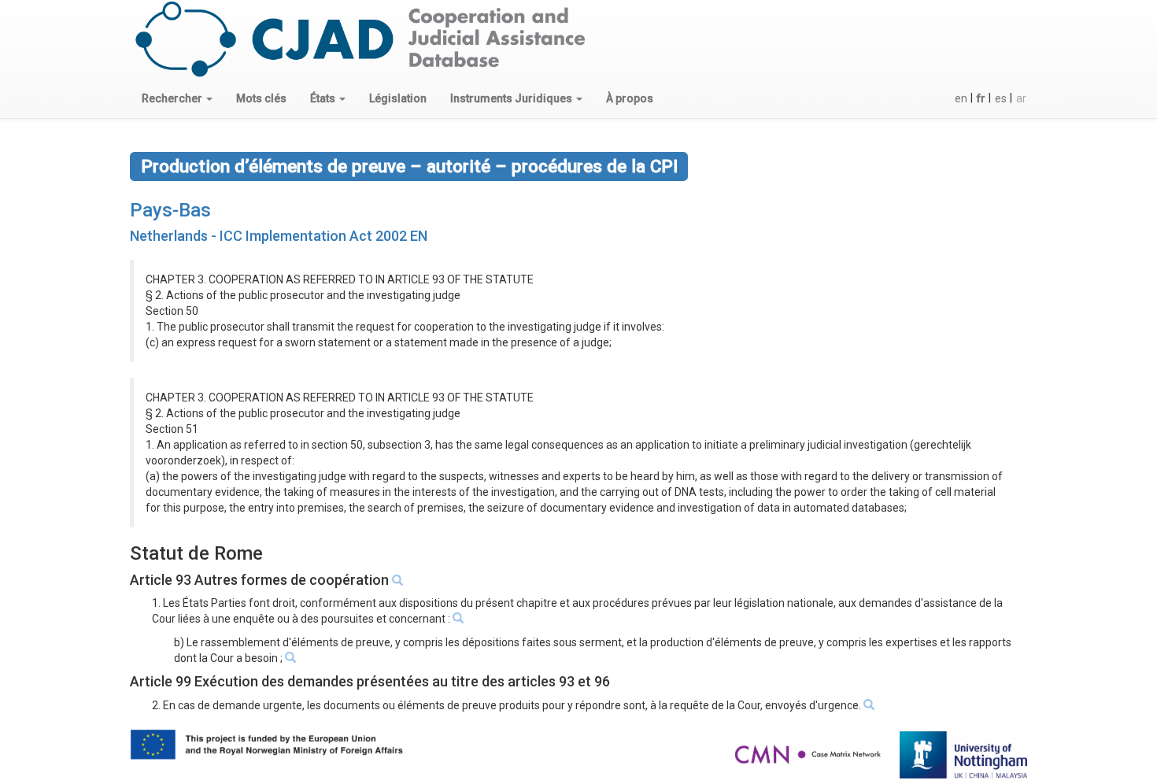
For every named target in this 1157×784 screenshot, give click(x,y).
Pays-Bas (170, 210)
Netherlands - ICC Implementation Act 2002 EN (278, 235)
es (1001, 98)
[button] (177, 98)
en (961, 98)
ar (1021, 98)
